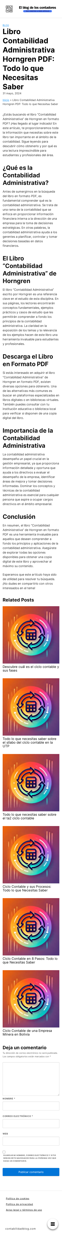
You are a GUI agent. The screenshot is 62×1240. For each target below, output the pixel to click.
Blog (6, 25)
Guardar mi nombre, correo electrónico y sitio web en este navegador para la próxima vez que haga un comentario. (29, 1158)
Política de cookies (17, 1198)
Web (5, 1133)
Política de (13, 1204)
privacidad (26, 1204)
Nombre (9, 1098)
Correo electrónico (18, 1116)
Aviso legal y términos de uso (24, 1209)
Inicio (6, 100)
